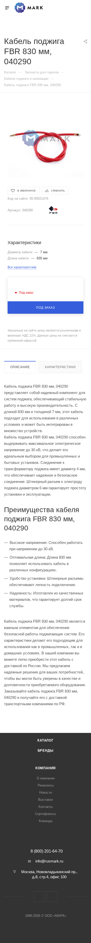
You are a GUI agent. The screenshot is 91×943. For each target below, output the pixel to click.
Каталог (45, 740)
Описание (20, 367)
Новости (45, 792)
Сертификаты (45, 814)
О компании (46, 778)
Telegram (39, 896)
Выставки (45, 799)
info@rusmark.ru (49, 861)
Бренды (46, 750)
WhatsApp (52, 896)
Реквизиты (46, 785)
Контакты (45, 807)
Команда (45, 821)
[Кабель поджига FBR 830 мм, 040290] (45, 139)
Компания (45, 768)
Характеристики (60, 367)
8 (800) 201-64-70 (47, 851)
